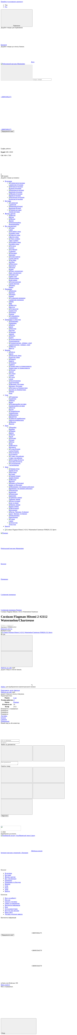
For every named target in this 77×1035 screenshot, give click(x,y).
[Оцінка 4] (49, 791)
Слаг (15, 698)
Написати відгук (6, 629)
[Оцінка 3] (16, 791)
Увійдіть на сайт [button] (6, 668)
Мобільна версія (36, 851)
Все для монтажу (10, 226)
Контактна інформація (12, 905)
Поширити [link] (4, 710)
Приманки (8, 289)
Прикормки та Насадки (13, 319)
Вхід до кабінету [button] (10, 898)
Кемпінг (7, 350)
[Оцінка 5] (16, 807)
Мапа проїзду (5, 985)
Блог (6, 907)
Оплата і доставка (11, 901)
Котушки (8, 201)
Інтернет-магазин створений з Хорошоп (14, 853)
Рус (6, 7)
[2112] (26, 632)
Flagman (16, 702)
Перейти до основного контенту (12, 1)
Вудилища (8, 181)
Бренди (7, 526)
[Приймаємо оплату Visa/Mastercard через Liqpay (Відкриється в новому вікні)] (18, 835)
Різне (6, 425)
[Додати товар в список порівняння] (16, 643)
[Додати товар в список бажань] (16, 659)
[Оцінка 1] (16, 775)
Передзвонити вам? (8, 131)
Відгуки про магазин (12, 910)
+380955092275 (6, 97)
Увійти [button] (3, 687)
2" (14, 700)
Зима (6, 467)
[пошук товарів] (16, 73)
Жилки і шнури (10, 213)
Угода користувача (11, 909)
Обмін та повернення (12, 903)
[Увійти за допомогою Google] (49, 753)
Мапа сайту (9, 912)
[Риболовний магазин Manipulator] (11, 830)
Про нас (7, 900)
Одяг (6, 395)
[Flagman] (4, 533)
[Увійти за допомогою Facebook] (16, 753)
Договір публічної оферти (14, 914)
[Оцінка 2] (49, 775)
